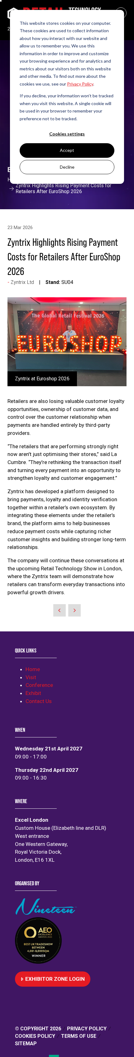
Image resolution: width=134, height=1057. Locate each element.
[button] (52, 979)
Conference (39, 685)
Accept (67, 150)
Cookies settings (67, 133)
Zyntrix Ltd (22, 282)
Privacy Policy (87, 1029)
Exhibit (33, 693)
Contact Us (39, 701)
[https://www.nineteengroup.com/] (47, 913)
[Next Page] (74, 610)
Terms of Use (78, 1036)
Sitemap (26, 1043)
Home (33, 669)
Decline (67, 167)
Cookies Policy (35, 1036)
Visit (31, 677)
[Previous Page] (59, 610)
